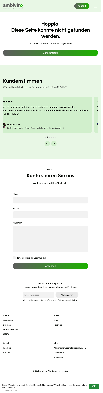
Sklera (6, 333)
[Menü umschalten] (95, 6)
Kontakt (82, 5)
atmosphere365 (10, 329)
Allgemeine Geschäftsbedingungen (70, 347)
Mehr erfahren (11, 390)
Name (16, 194)
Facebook (7, 347)
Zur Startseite (50, 52)
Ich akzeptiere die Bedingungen (31, 257)
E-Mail (16, 208)
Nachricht (17, 222)
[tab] (45, 137)
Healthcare (8, 320)
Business (7, 324)
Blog (56, 320)
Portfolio (58, 324)
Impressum (59, 357)
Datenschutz (59, 352)
